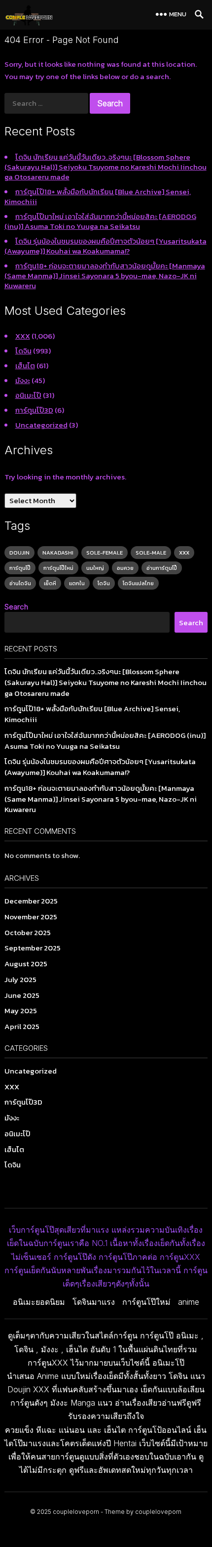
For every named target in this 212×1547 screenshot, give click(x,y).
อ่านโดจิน (20, 583)
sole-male (151, 553)
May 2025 (20, 1010)
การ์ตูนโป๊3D (34, 410)
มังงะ (22, 380)
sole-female (104, 553)
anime (188, 1302)
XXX (22, 336)
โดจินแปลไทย (138, 583)
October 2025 (27, 932)
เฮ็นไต (25, 365)
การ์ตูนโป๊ (20, 568)
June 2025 (21, 995)
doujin (19, 553)
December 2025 (31, 900)
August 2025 (25, 963)
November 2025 (30, 916)
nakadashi (57, 553)
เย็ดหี (50, 583)
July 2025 (20, 979)
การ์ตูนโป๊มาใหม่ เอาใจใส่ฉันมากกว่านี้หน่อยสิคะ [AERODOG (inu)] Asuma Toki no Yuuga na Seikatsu (100, 221)
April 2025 (21, 1026)
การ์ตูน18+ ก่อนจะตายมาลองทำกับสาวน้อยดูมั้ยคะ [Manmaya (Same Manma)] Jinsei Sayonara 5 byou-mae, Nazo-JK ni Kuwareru (104, 275)
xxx (184, 553)
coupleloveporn (76, 1511)
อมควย (125, 568)
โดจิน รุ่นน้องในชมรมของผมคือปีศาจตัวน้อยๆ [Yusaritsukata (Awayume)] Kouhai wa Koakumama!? (105, 246)
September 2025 (32, 947)
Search (16, 606)
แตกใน (77, 583)
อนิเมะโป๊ (28, 395)
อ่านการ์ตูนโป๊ (161, 568)
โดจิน (23, 350)
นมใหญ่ (95, 568)
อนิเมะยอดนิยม (39, 1302)
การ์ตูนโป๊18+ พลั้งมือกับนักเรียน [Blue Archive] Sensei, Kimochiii (97, 196)
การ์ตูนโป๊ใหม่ (58, 568)
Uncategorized (41, 424)
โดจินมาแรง (93, 1302)
